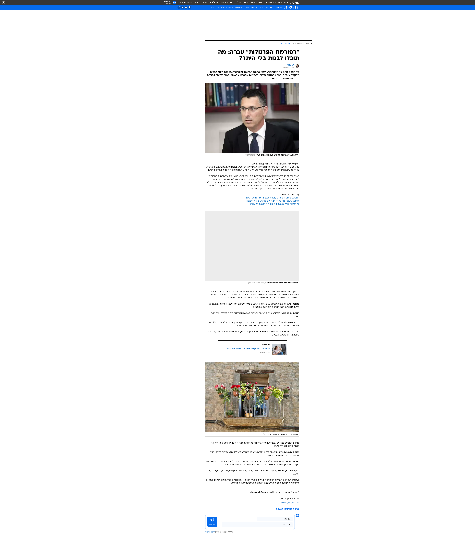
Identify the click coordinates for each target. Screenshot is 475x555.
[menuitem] (284, 2)
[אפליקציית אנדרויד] (189, 7)
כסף (246, 2)
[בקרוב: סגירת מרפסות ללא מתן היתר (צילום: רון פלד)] (252, 399)
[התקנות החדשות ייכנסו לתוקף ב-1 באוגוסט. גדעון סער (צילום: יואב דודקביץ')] (252, 120)
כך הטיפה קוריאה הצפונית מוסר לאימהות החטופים (274, 204)
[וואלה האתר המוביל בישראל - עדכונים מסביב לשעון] (294, 2)
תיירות (223, 2)
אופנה (204, 2)
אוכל (239, 2)
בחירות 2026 (226, 7)
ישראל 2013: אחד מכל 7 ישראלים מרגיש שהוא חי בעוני (272, 201)
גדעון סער (295, 503)
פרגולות (284, 503)
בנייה (289, 503)
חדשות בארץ (259, 7)
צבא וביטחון (270, 7)
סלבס (252, 2)
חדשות (285, 2)
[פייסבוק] (179, 7)
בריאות (232, 2)
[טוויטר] (182, 7)
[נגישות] (3, 2)
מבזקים (279, 7)
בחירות (269, 2)
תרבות (260, 2)
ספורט (277, 2)
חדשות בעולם (237, 7)
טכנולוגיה (214, 2)
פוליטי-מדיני (248, 7)
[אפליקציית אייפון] (186, 7)
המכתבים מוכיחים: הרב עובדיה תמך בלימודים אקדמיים (272, 198)
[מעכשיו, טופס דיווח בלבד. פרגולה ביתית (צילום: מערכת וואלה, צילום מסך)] (252, 248)
